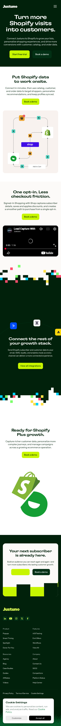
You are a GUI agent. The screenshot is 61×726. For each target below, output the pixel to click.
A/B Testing (37, 633)
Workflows (37, 643)
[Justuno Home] (11, 609)
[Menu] (55, 6)
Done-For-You (8, 648)
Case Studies (8, 668)
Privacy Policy (8, 693)
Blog (4, 664)
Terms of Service (22, 693)
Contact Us (37, 664)
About (35, 659)
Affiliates (6, 678)
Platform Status (39, 678)
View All (36, 648)
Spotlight (6, 643)
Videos (5, 683)
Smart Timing (8, 638)
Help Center (37, 683)
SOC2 (35, 668)
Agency (6, 659)
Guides (5, 673)
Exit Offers (37, 638)
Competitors (38, 673)
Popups (6, 633)
